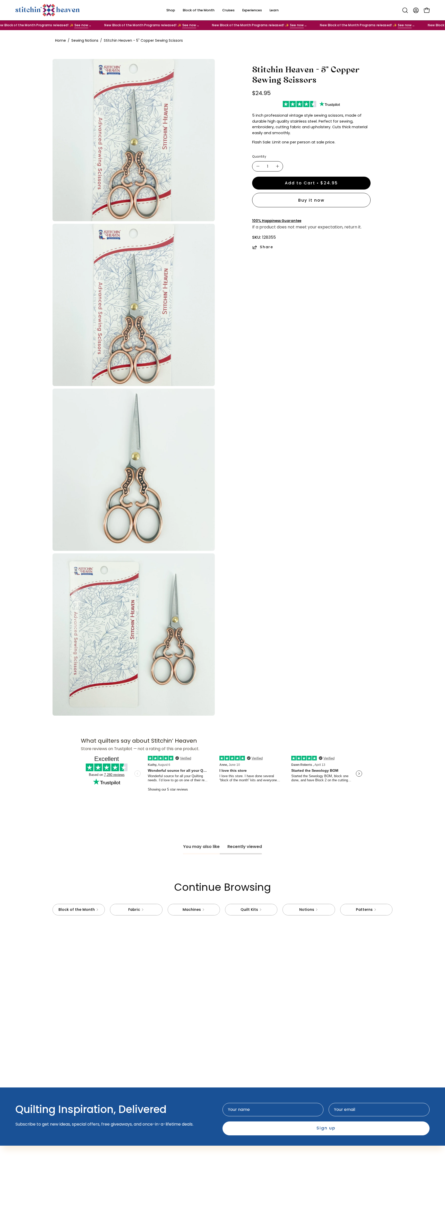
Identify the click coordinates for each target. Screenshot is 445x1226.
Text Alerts (169, 1169)
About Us (167, 1152)
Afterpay (167, 1160)
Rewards (166, 1177)
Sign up (326, 1128)
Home (60, 40)
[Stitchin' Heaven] (47, 10)
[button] (405, 10)
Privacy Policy (241, 1169)
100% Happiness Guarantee (276, 220)
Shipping (236, 1160)
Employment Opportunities (255, 1152)
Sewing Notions (84, 40)
